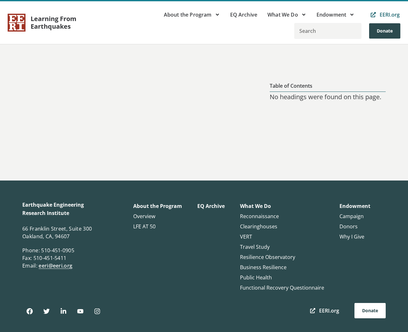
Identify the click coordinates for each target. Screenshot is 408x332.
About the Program (188, 14)
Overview (144, 216)
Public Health (256, 277)
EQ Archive (244, 14)
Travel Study (255, 246)
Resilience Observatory (267, 257)
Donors (348, 226)
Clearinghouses (258, 226)
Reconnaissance (259, 216)
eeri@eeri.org (55, 265)
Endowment (331, 14)
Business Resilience (263, 267)
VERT (246, 236)
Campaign (351, 216)
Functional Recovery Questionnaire (282, 287)
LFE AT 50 (144, 226)
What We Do (282, 14)
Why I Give (351, 236)
